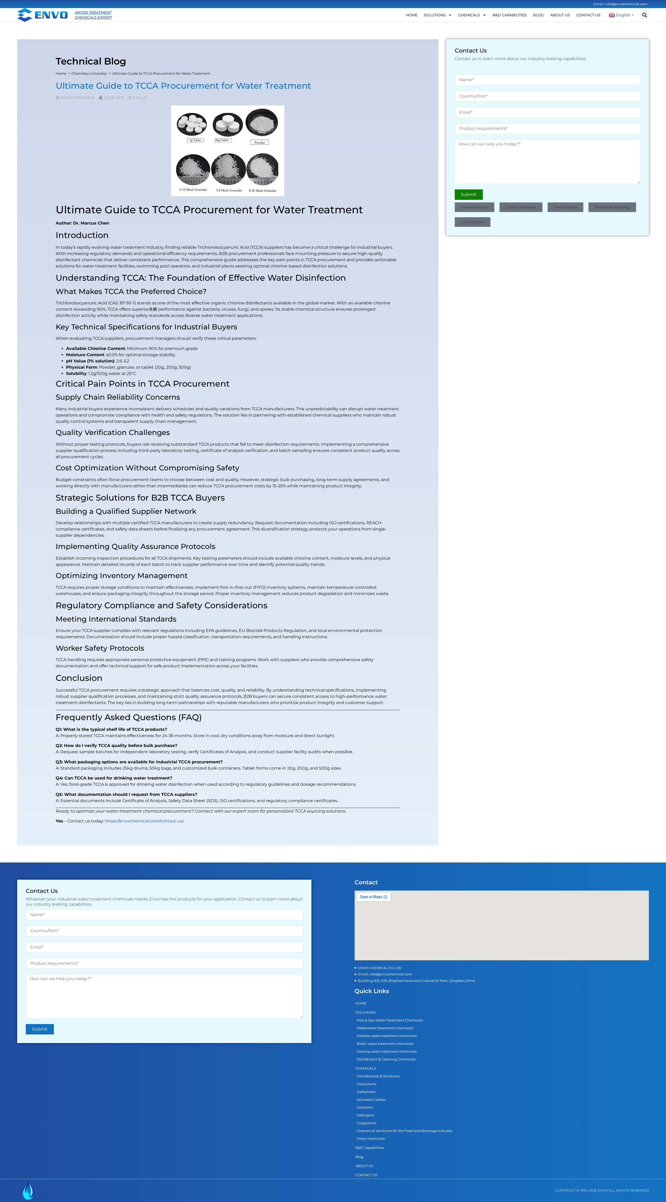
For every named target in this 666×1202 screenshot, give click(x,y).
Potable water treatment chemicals (387, 1036)
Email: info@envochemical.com (620, 4)
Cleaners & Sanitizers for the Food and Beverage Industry (404, 1131)
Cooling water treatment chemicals (387, 1051)
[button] (644, 15)
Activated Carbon (371, 1099)
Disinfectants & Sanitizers (378, 1076)
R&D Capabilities (509, 15)
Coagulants (366, 1123)
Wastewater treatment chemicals (385, 1028)
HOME (412, 15)
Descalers (365, 1107)
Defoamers (366, 1092)
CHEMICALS (469, 15)
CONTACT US (588, 15)
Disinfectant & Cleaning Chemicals (386, 1059)
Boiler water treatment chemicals (385, 1043)
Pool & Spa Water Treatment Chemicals (390, 1020)
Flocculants (366, 1084)
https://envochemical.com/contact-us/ (144, 821)
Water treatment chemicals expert (93, 15)
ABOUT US (560, 15)
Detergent (365, 1115)
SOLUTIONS (435, 15)
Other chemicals (371, 1138)
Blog (538, 15)
